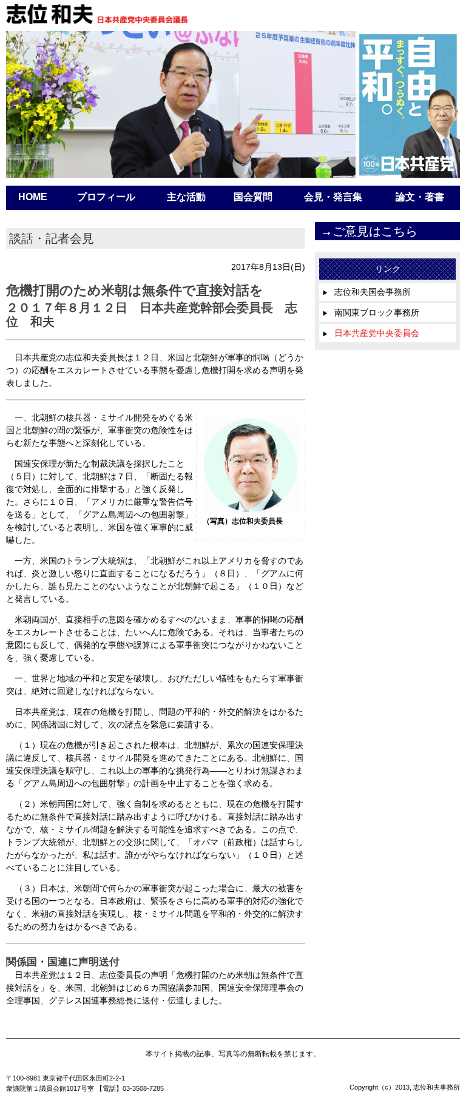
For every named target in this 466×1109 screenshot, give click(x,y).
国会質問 (253, 197)
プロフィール (106, 197)
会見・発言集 (333, 197)
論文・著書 (420, 197)
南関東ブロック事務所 (370, 312)
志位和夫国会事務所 (366, 292)
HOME (32, 197)
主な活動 (186, 197)
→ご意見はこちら (368, 231)
